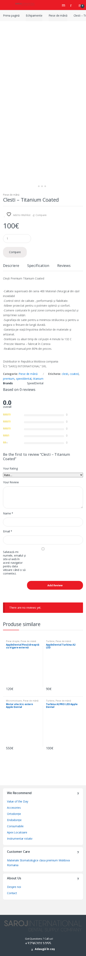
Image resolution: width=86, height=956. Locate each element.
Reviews (64, 266)
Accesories (14, 807)
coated (74, 374)
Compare (41, 215)
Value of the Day (17, 801)
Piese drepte (12, 641)
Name (8, 513)
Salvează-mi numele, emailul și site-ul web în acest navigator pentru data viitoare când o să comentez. (14, 562)
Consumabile (15, 826)
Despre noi (14, 887)
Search (64, 5)
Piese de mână (58, 15)
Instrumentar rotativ (19, 838)
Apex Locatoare (17, 832)
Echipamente (34, 15)
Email (7, 531)
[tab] (11, 267)
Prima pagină (11, 15)
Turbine (50, 641)
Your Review (11, 482)
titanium (38, 378)
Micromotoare (14, 700)
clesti (65, 374)
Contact (12, 893)
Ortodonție (14, 814)
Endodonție (14, 820)
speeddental (23, 378)
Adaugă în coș (45, 949)
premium (8, 378)
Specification (38, 266)
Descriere (11, 266)
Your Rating (10, 468)
